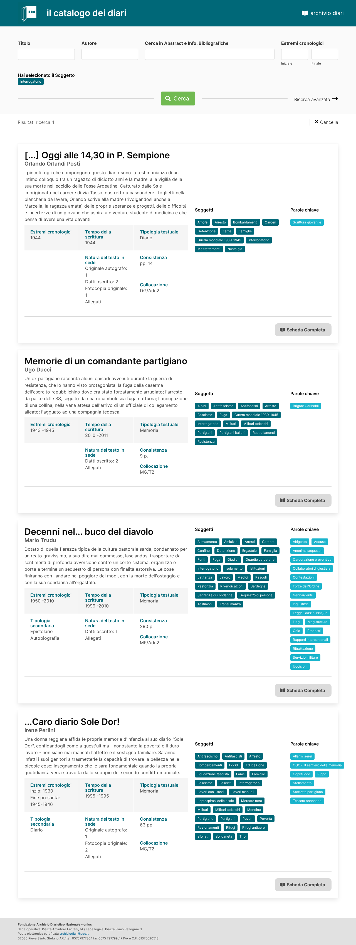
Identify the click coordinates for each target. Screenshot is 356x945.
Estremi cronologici (302, 43)
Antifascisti (249, 406)
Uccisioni (300, 666)
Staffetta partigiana (308, 792)
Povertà (266, 818)
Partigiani (204, 432)
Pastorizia (205, 586)
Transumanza (230, 604)
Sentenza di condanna (215, 595)
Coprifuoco (301, 774)
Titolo (24, 43)
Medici (243, 577)
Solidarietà (224, 836)
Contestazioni (304, 577)
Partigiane (205, 818)
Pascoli (261, 577)
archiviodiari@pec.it (74, 934)
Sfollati (202, 836)
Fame (227, 231)
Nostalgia (235, 249)
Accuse (320, 542)
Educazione (255, 765)
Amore (202, 222)
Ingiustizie (301, 604)
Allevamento (207, 542)
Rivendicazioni (231, 586)
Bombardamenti (245, 222)
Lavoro (224, 577)
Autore (89, 43)
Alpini (201, 406)
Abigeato (300, 542)
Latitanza (204, 577)
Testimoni (204, 604)
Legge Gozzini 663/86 (310, 613)
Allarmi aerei (302, 756)
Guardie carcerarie (260, 559)
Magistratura (317, 622)
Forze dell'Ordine (306, 586)
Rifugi (230, 827)
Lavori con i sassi (210, 792)
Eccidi (234, 765)
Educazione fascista (213, 774)
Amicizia (231, 542)
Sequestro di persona (256, 595)
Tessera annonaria (307, 801)
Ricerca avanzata (313, 99)
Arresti (250, 542)
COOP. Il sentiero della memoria (317, 765)
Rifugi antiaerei (254, 827)
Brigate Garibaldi (306, 406)
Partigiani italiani (232, 432)
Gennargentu (303, 595)
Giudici (233, 559)
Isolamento (234, 568)
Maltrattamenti (208, 249)
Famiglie (245, 231)
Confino (203, 550)
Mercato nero (251, 801)
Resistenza (206, 441)
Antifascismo (223, 406)
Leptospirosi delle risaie (215, 801)
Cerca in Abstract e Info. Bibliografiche (187, 43)
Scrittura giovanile (307, 222)
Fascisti (225, 783)
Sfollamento (302, 783)
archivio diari (327, 13)
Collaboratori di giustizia (311, 568)
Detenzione (206, 231)
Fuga (223, 415)
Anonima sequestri (307, 550)
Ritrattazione (303, 648)
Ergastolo (249, 550)
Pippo (321, 774)
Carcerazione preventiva (312, 559)
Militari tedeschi (255, 424)
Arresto (220, 222)
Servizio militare (305, 657)
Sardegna (258, 586)
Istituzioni (257, 568)
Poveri (248, 818)
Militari (231, 424)
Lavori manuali (242, 792)
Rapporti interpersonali (310, 640)
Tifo (242, 836)
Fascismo (204, 415)
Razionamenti (208, 827)
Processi (314, 631)
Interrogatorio (30, 81)
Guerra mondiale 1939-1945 (219, 240)
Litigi (296, 622)
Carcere (268, 542)
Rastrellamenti (264, 432)
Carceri (270, 222)
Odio (296, 631)
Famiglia (270, 550)
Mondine (254, 810)
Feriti (201, 559)
